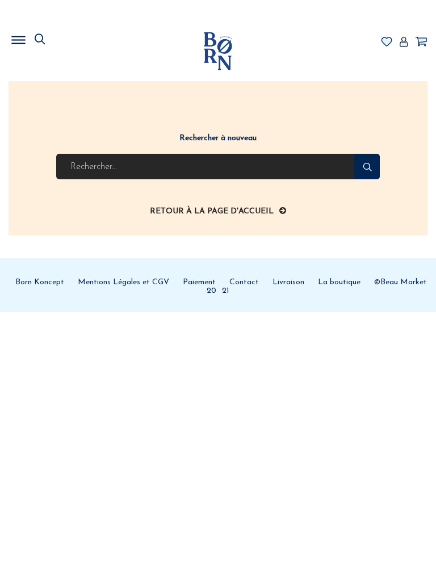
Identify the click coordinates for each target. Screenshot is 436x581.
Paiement (199, 282)
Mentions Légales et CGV (123, 282)
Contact (244, 282)
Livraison (288, 282)
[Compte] (403, 42)
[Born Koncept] (218, 51)
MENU (77, 37)
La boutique (339, 282)
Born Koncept (39, 282)
